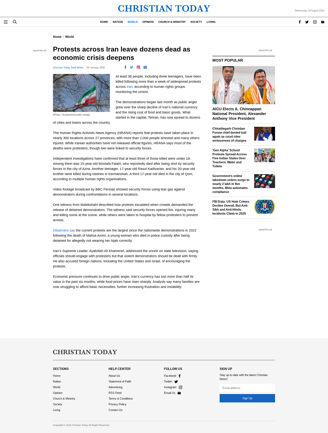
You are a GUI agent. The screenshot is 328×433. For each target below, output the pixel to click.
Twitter (168, 381)
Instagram (170, 387)
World (133, 21)
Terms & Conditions (121, 398)
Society (196, 21)
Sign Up (247, 398)
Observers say (64, 230)
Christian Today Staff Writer (68, 67)
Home (104, 21)
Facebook (170, 375)
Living (211, 21)
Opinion (148, 21)
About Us (114, 375)
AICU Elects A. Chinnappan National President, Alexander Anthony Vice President (239, 114)
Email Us (170, 392)
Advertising (115, 387)
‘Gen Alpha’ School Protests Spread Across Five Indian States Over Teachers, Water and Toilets (229, 158)
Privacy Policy (117, 404)
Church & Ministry (172, 21)
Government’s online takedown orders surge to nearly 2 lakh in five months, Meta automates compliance (230, 183)
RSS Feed (115, 392)
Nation (118, 21)
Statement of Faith (120, 381)
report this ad (39, 50)
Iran (129, 87)
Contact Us (116, 410)
